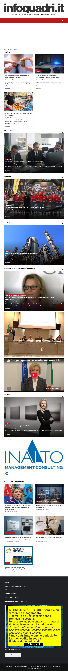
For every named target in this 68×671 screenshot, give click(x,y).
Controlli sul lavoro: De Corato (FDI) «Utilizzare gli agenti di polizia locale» (47, 77)
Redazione (9, 80)
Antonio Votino (10, 164)
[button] (5, 20)
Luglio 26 (15, 256)
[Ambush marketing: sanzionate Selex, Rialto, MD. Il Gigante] (34, 199)
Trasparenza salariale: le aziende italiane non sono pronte (23, 162)
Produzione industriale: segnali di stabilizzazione (21, 254)
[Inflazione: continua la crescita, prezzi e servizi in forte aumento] (18, 63)
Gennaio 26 (15, 80)
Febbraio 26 (15, 210)
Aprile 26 (16, 428)
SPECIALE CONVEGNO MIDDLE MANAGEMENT (16, 295)
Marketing (8, 205)
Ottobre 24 (46, 80)
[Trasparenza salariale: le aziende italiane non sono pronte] (34, 153)
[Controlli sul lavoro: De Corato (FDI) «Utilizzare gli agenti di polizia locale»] (49, 63)
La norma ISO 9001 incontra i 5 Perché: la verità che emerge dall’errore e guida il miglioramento (18, 538)
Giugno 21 (15, 117)
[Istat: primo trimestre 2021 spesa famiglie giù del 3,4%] (18, 101)
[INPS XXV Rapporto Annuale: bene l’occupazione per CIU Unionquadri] (18, 555)
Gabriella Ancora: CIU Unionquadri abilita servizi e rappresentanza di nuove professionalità (29, 298)
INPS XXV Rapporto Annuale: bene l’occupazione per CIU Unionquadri (15, 568)
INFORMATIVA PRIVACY (12, 597)
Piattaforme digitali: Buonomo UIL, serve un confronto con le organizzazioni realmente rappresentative (17, 507)
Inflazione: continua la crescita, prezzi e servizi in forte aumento (17, 77)
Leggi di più (7, 88)
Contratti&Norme (10, 533)
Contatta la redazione (11, 593)
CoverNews (30, 668)
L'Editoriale (8, 159)
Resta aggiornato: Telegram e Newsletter (16, 601)
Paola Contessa (10, 541)
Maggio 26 (17, 164)
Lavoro (7, 501)
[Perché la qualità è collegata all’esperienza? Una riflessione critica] (49, 494)
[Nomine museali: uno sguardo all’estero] (34, 417)
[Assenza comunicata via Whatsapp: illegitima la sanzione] (49, 525)
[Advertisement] (34, 35)
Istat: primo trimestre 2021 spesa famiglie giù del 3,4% (18, 114)
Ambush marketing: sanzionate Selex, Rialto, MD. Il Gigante (24, 208)
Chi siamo (7, 590)
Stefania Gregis (10, 428)
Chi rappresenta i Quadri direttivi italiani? (16, 586)
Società (7, 71)
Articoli (7, 582)
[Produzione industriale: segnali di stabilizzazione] (34, 245)
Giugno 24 (15, 301)
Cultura (7, 423)
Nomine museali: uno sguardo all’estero (18, 426)
